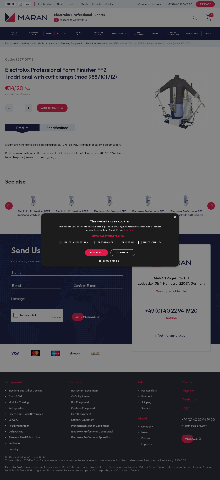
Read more (128, 230)
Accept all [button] (96, 252)
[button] (110, 235)
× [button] (175, 217)
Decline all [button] (123, 252)
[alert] (110, 240)
